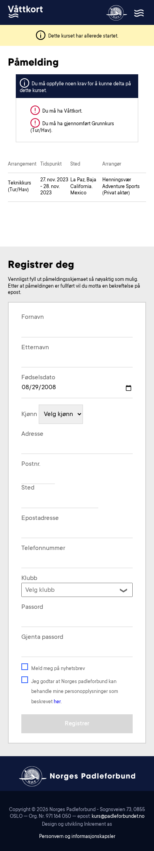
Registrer (77, 724)
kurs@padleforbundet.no (118, 816)
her (57, 702)
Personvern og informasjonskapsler (77, 837)
